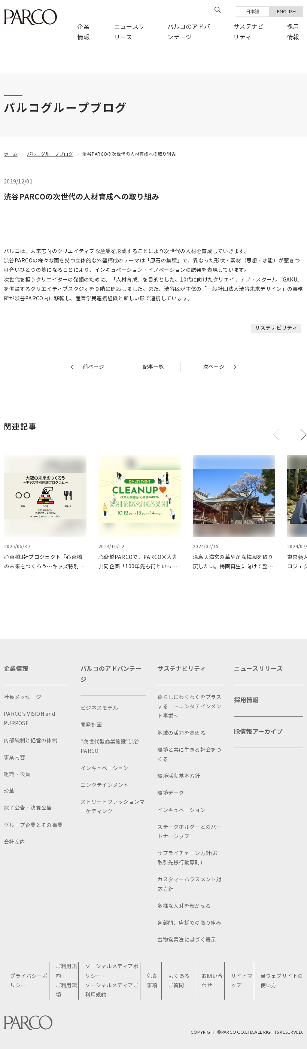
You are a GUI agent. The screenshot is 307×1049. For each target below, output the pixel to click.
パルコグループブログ (50, 154)
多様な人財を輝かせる (184, 906)
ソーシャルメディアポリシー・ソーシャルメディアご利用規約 (112, 980)
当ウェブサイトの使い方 (282, 981)
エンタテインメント (104, 785)
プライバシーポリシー (29, 981)
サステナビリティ (248, 32)
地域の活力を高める (181, 733)
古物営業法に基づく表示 (186, 940)
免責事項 (152, 981)
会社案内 (14, 842)
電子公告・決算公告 (28, 808)
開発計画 (91, 725)
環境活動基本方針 (178, 776)
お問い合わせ (212, 981)
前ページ (93, 367)
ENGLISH (286, 11)
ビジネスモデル (99, 708)
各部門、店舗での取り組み (189, 923)
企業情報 (83, 32)
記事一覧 (153, 367)
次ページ (213, 367)
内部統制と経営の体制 (30, 741)
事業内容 (14, 757)
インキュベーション (104, 768)
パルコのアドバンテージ (188, 32)
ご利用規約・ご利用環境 (66, 980)
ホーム (11, 154)
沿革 (9, 791)
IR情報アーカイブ (258, 732)
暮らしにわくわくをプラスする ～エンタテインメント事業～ (189, 706)
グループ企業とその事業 (33, 825)
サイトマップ (241, 981)
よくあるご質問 (178, 981)
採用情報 (293, 32)
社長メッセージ (22, 697)
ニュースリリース (129, 32)
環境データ (170, 793)
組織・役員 (17, 774)
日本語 (253, 11)
